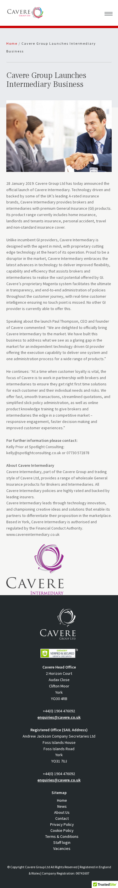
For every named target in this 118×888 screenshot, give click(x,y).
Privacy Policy (62, 824)
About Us (62, 812)
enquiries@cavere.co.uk (59, 717)
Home (62, 800)
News (62, 806)
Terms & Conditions (61, 836)
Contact (62, 818)
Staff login (61, 842)
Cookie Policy (62, 830)
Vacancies (61, 848)
